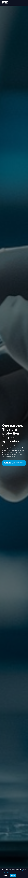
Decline (5, 875)
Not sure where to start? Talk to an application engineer (13, 463)
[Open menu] (25, 2)
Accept (13, 875)
